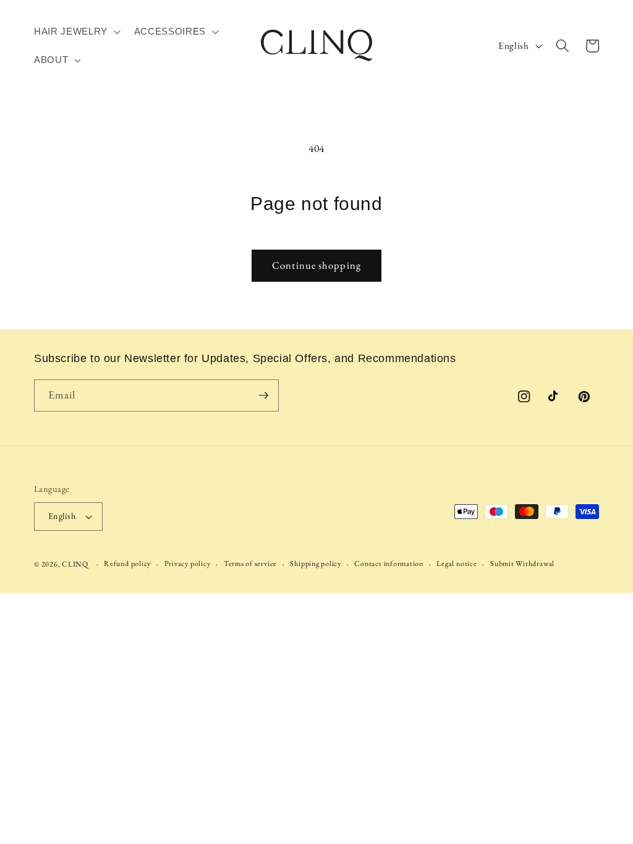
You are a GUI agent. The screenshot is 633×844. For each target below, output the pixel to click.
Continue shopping (316, 265)
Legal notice (456, 563)
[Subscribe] (263, 395)
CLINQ (75, 564)
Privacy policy (187, 563)
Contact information (388, 563)
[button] (76, 31)
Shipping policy (315, 563)
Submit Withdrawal (522, 563)
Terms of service (250, 563)
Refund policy (127, 563)
